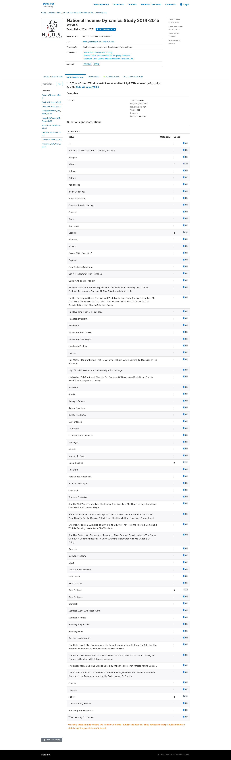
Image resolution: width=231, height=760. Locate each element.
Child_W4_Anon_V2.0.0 (51, 106)
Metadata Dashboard (151, 4)
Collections (118, 4)
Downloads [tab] (93, 77)
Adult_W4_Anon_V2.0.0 (51, 102)
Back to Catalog (52, 740)
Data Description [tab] (75, 77)
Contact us (170, 4)
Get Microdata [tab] (112, 77)
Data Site (51, 13)
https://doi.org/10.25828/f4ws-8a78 (98, 42)
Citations (132, 4)
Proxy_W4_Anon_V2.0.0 (51, 139)
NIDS (59, 13)
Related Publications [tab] (133, 77)
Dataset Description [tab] (53, 77)
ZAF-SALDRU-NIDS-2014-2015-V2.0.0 (78, 13)
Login (186, 4)
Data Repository (101, 4)
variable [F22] (101, 13)
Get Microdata (106, 29)
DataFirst (48, 3)
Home (43, 13)
